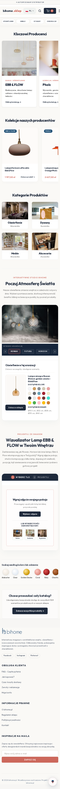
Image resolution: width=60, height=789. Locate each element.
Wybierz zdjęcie (30, 514)
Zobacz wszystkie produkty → (30, 611)
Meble (22, 21)
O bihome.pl (7, 709)
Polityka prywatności (11, 720)
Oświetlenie (8, 21)
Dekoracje (51, 21)
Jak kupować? (8, 677)
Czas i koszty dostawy (11, 682)
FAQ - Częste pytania (11, 671)
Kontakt (5, 725)
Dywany (37, 21)
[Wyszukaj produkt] (40, 11)
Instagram (21, 655)
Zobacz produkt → (28, 177)
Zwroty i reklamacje (11, 687)
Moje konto (7, 692)
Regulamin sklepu (9, 715)
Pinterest (34, 655)
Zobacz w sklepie (15, 407)
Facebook (7, 655)
